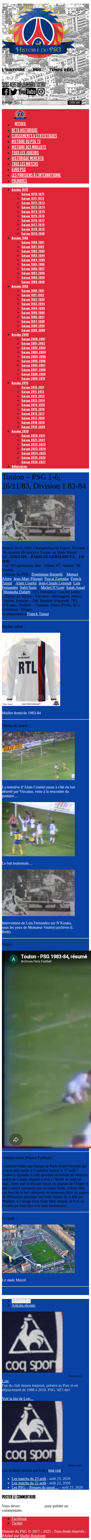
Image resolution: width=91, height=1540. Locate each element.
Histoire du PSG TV (26, 141)
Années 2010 (20, 383)
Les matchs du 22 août (29, 1483)
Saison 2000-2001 (33, 339)
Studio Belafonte (33, 1536)
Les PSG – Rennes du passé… (35, 1487)
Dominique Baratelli (47, 574)
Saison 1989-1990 (33, 282)
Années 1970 (20, 189)
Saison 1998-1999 (33, 326)
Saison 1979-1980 (33, 233)
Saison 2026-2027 (33, 462)
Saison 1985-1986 (33, 264)
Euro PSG (19, 169)
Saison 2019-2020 (33, 427)
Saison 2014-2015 (33, 405)
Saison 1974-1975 (33, 211)
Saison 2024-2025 (33, 453)
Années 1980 (20, 238)
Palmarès (19, 180)
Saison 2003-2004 (33, 352)
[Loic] (32, 1371)
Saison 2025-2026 (33, 457)
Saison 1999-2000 (33, 330)
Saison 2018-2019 (33, 422)
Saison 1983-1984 (33, 255)
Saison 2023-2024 (33, 449)
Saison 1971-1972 (32, 198)
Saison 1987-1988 (33, 273)
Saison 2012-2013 (33, 396)
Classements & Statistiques (34, 135)
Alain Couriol (26, 583)
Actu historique (25, 130)
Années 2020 (20, 431)
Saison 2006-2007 (33, 365)
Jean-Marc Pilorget (28, 579)
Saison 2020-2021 (33, 435)
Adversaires (19, 466)
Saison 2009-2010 (33, 378)
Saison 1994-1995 (33, 308)
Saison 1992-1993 (33, 299)
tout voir (54, 1470)
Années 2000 (20, 334)
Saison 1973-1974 (33, 207)
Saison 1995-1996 (33, 312)
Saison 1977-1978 (33, 225)
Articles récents (23, 1305)
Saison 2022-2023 (33, 444)
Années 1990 (20, 286)
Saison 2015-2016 (33, 409)
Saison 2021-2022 (33, 440)
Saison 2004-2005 (33, 356)
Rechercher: (11, 102)
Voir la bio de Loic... (17, 1399)
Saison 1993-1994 (33, 304)
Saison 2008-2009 (33, 374)
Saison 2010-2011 (32, 387)
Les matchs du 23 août (29, 1479)
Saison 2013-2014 (33, 400)
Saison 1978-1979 (33, 229)
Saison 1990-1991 (32, 290)
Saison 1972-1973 (33, 203)
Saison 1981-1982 (32, 247)
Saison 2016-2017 (33, 413)
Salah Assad (75, 587)
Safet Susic (28, 587)
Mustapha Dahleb (16, 592)
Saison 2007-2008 (33, 369)
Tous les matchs (25, 163)
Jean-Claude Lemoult (55, 583)
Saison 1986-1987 (33, 268)
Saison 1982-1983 (33, 251)
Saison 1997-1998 (33, 321)
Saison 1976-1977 (33, 220)
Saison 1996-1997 (33, 317)
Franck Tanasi (38, 614)
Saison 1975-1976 (33, 216)
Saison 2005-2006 (33, 361)
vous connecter (32, 1506)
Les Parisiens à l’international (36, 175)
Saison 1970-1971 (32, 194)
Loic (5, 1381)
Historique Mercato (28, 158)
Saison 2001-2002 (33, 343)
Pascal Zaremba (56, 579)
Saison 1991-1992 (32, 295)
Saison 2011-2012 (32, 391)
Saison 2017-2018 (33, 418)
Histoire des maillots (29, 147)
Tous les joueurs (25, 152)
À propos (21, 1301)
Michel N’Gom (52, 587)
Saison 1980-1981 (32, 242)
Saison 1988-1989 (33, 277)
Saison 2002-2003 (33, 348)
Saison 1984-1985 (33, 260)
